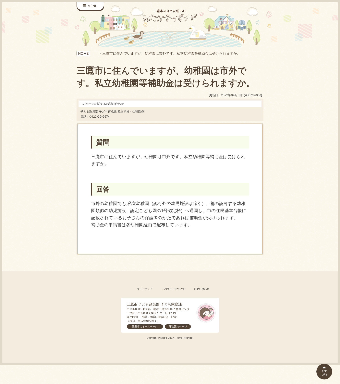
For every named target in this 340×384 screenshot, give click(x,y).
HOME (83, 53)
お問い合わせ (201, 288)
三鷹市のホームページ (145, 326)
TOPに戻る (324, 373)
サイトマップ (144, 288)
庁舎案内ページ (178, 326)
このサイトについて (173, 288)
